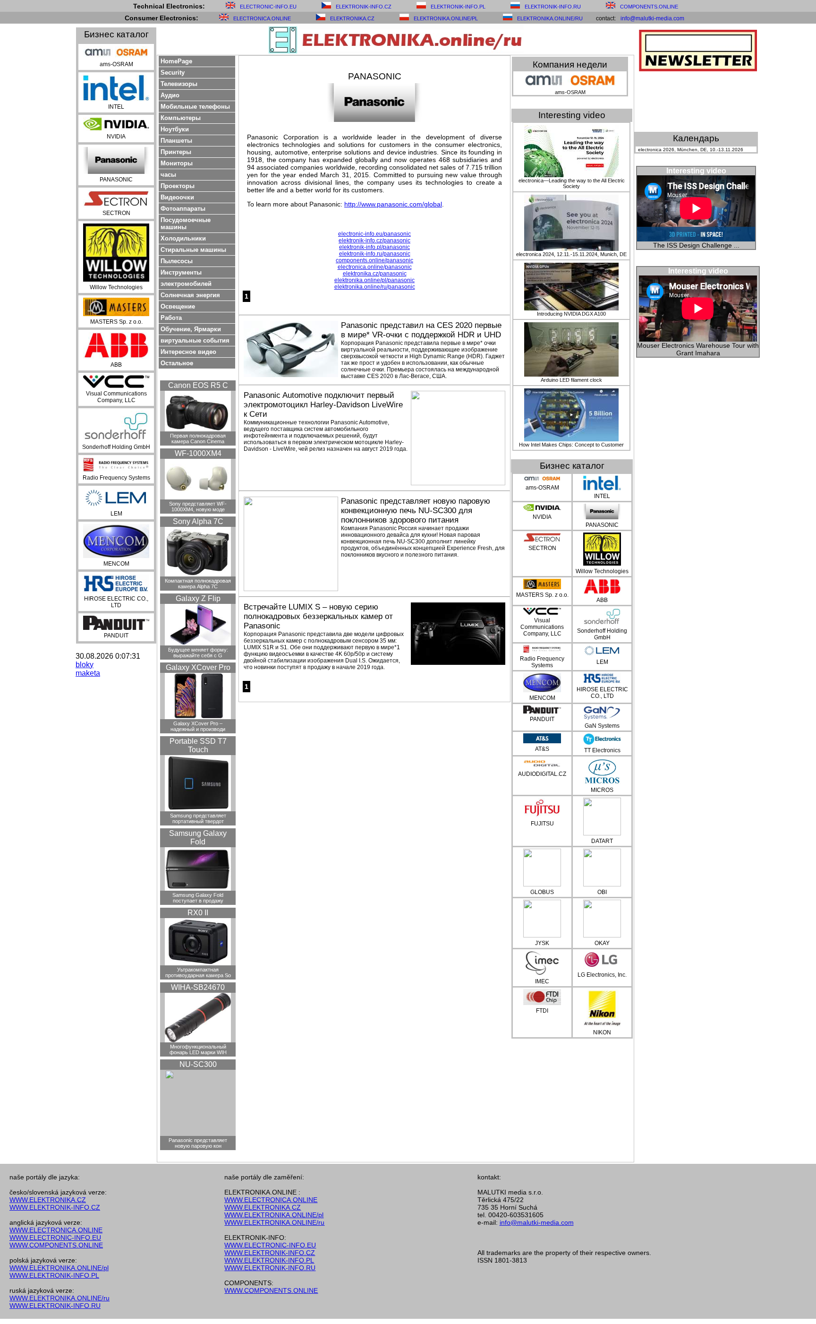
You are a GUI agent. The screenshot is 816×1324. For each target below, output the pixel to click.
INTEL (116, 106)
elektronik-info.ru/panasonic (374, 253)
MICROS (602, 790)
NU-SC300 (198, 1064)
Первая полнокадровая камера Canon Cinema (198, 438)
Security (173, 72)
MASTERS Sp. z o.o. (116, 321)
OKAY (602, 943)
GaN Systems (602, 725)
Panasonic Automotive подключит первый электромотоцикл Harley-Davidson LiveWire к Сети (323, 405)
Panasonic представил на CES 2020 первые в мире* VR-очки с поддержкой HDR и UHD (421, 330)
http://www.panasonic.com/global (393, 204)
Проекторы (178, 185)
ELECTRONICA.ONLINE (262, 18)
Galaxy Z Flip (198, 598)
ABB (116, 364)
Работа (171, 317)
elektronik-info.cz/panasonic (374, 240)
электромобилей (186, 283)
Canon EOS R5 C (198, 385)
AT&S (542, 749)
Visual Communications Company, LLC (116, 397)
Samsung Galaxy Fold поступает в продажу (197, 897)
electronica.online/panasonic (375, 267)
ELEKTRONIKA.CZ (352, 18)
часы (168, 174)
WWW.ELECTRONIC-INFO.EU (55, 1237)
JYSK (542, 943)
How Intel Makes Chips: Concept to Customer (571, 444)
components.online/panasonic (374, 260)
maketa (88, 673)
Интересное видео (188, 351)
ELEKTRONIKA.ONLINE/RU (550, 18)
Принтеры (176, 151)
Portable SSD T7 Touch (198, 745)
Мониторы (177, 163)
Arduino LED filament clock (571, 380)
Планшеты (176, 140)
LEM (116, 513)
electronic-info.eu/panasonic (374, 234)
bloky (85, 665)
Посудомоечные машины (186, 223)
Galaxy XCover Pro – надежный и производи (197, 726)
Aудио (170, 95)
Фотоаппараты (183, 208)
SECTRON (116, 213)
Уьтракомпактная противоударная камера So (198, 972)
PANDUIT (116, 635)
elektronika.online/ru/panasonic (374, 287)
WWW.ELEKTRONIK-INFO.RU (55, 1305)
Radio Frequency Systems (116, 477)
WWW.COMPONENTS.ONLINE (56, 1245)
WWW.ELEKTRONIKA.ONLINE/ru (59, 1298)
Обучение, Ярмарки (191, 329)
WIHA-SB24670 (198, 987)
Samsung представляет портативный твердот (198, 818)
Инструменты (181, 272)
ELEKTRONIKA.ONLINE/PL (446, 18)
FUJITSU (542, 823)
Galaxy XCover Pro (198, 667)
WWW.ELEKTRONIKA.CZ (47, 1200)
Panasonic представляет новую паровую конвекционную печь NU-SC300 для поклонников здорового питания (415, 510)
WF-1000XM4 (198, 453)
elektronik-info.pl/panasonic (374, 247)
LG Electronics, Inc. (602, 975)
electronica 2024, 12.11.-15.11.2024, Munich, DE (571, 254)
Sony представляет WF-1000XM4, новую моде (198, 506)
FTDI (542, 1010)
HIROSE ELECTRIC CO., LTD (116, 602)
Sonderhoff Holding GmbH (116, 447)
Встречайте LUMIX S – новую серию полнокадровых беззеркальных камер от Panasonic (318, 616)
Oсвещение (178, 306)
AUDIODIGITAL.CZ (542, 774)
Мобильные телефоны (195, 106)
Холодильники (183, 238)
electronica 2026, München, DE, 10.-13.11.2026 (690, 149)
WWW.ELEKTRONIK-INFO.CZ (54, 1207)
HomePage (176, 61)
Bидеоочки (177, 197)
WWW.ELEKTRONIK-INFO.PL (54, 1275)
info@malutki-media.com (652, 18)
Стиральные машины (193, 249)
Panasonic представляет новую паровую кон (198, 1143)
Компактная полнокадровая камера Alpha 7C (198, 583)
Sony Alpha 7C (198, 521)
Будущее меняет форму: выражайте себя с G (198, 652)
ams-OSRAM (116, 64)
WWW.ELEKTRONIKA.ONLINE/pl (59, 1268)
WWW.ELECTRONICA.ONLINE (55, 1230)
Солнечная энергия (190, 295)
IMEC (542, 981)
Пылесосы (177, 261)
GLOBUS (542, 892)
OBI (602, 892)
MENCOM (116, 563)
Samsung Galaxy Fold (198, 837)
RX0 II (197, 913)
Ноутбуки (175, 129)
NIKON (602, 1032)
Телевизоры (179, 83)
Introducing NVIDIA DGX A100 (571, 314)
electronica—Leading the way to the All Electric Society (571, 183)
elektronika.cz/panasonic (375, 273)
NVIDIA (116, 136)
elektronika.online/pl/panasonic (374, 280)
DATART (602, 841)
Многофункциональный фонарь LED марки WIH (198, 1049)
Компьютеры (181, 117)
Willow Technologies (116, 287)
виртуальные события (195, 340)
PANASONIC (116, 179)
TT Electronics (602, 750)
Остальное (177, 363)
